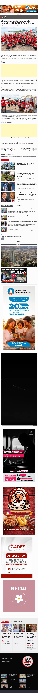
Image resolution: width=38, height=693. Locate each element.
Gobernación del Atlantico (13, 156)
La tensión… (18, 201)
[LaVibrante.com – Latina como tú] (3, 17)
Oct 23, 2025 (32, 199)
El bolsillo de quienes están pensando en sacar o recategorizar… (31, 675)
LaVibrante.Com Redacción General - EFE (9, 25)
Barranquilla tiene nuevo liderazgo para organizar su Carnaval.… (13, 686)
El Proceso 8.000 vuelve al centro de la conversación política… (31, 686)
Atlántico (6, 156)
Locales (25, 156)
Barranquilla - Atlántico (9, 154)
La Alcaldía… (18, 180)
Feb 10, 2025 (32, 188)
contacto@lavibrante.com (6, 661)
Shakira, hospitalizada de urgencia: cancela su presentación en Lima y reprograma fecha (6, 636)
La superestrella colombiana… (6, 643)
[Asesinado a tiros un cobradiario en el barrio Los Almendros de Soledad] (19, 628)
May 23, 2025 (32, 178)
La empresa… (19, 168)
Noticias (34, 156)
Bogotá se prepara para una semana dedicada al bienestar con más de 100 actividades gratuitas (19, 265)
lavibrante (20, 156)
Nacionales (29, 156)
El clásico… (18, 190)
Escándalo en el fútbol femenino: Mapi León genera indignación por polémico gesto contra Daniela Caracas (27, 185)
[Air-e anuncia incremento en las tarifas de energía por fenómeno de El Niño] (8, 166)
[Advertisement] (19, 70)
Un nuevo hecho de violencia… (18, 641)
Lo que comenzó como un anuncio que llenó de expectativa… (31, 680)
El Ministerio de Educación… (31, 647)
